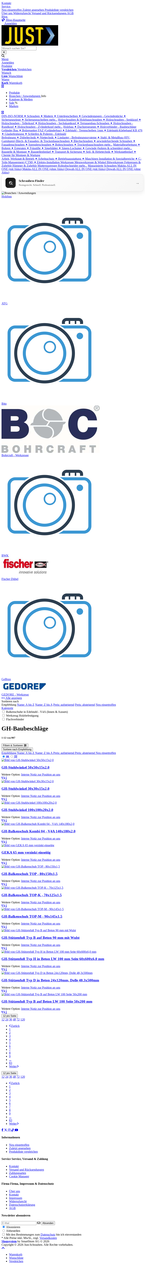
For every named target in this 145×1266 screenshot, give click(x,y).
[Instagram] (9, 1130)
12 (3, 1019)
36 (10, 1019)
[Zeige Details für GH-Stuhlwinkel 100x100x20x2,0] (29, 802)
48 (14, 1019)
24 (6, 1019)
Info (43, 96)
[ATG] (50, 300)
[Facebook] (3, 1130)
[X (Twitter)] (6, 1130)
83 (10, 1063)
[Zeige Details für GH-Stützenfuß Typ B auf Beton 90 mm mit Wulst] (39, 930)
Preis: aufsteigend (63, 704)
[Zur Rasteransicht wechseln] (6, 756)
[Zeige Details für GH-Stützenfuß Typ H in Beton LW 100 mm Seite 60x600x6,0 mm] (49, 951)
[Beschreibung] (6, 777)
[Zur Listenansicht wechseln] (13, 756)
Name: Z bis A (43, 704)
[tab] (15, 1254)
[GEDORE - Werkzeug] (26, 691)
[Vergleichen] (4, 777)
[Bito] (50, 400)
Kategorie (7, 708)
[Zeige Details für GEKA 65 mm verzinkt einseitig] (28, 845)
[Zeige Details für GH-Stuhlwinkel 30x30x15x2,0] (28, 781)
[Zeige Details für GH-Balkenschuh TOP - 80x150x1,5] (31, 866)
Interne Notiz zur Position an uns (40, 774)
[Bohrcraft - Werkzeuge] (51, 451)
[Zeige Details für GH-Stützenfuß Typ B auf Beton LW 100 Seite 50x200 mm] (44, 994)
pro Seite (9, 1015)
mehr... (53, 119)
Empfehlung (9, 753)
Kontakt (6, 3)
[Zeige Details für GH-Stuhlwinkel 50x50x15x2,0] (28, 760)
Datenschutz (48, 1234)
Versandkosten (48, 1238)
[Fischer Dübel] (26, 575)
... (10, 1059)
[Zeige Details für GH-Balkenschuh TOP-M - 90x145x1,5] (33, 909)
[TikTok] (13, 1130)
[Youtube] (16, 1130)
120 (22, 1019)
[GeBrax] (50, 675)
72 (18, 1019)
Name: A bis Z (25, 704)
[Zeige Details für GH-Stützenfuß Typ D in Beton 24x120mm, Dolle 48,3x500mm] (47, 973)
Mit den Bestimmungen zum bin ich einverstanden (43, 1234)
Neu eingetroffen (106, 704)
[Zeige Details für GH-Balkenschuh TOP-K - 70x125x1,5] (32, 887)
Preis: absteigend (85, 704)
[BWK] (50, 552)
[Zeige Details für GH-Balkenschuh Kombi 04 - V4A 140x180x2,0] (38, 823)
